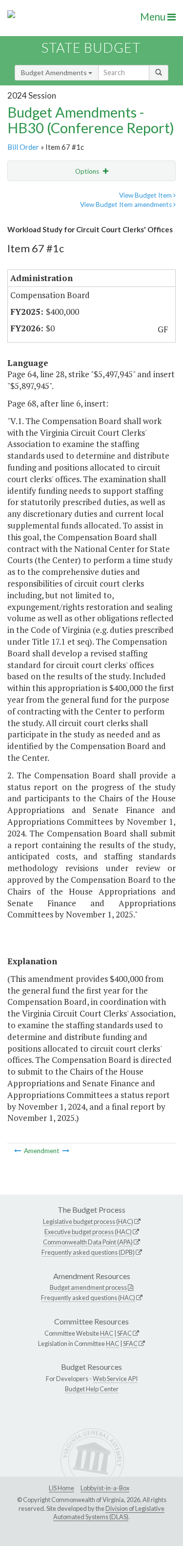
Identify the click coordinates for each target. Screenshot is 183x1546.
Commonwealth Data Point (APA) (88, 1242)
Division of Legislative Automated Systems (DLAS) (108, 1513)
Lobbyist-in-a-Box (105, 1488)
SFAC (124, 1333)
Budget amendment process (88, 1287)
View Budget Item (146, 195)
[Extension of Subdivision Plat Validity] (18, 1151)
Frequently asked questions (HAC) (88, 1298)
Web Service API (115, 1379)
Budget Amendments (54, 72)
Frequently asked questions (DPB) (88, 1252)
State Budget (91, 48)
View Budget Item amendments (126, 204)
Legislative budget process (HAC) (88, 1221)
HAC (106, 1333)
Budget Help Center (92, 1389)
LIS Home (61, 1488)
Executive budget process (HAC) (88, 1232)
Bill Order (23, 146)
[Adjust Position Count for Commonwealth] (65, 1151)
